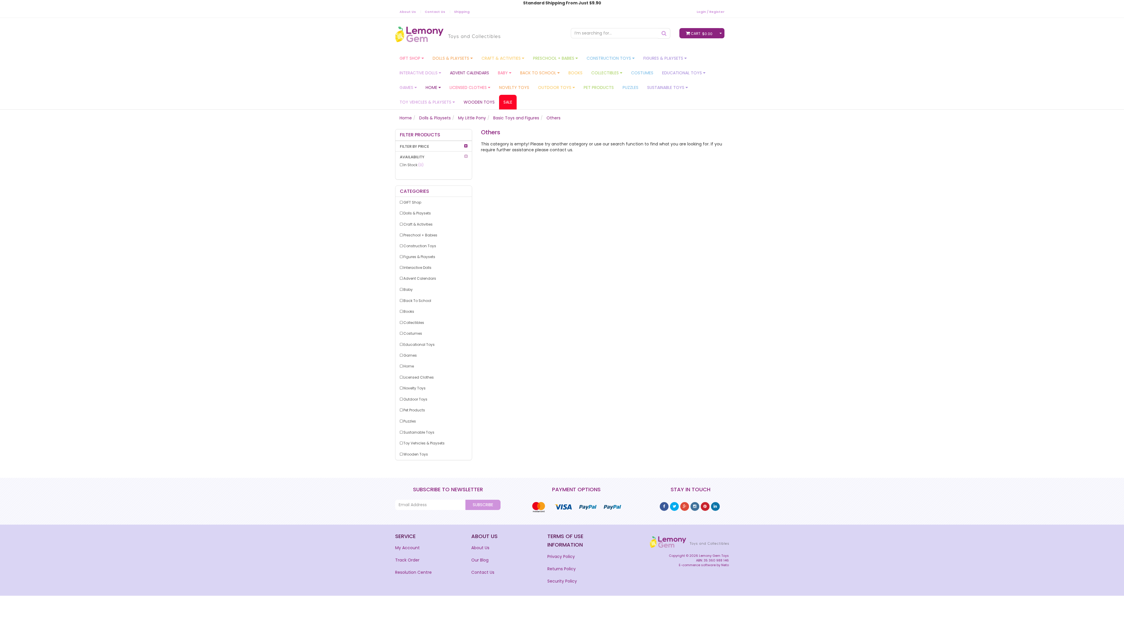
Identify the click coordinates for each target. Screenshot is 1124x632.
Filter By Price (414, 146)
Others (553, 118)
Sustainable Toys (666, 87)
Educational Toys (682, 73)
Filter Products (420, 135)
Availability (412, 157)
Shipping (462, 11)
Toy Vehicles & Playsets (426, 102)
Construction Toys (609, 58)
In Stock (413, 164)
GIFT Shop (411, 58)
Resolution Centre (413, 572)
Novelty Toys (514, 87)
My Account (407, 548)
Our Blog (480, 560)
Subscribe (483, 505)
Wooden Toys (479, 102)
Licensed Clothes (469, 87)
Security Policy (562, 581)
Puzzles (630, 87)
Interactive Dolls (419, 73)
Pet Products (599, 87)
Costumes (642, 73)
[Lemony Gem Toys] (447, 32)
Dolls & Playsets (451, 58)
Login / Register (710, 11)
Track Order (407, 560)
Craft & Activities (502, 58)
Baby (503, 73)
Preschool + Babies (554, 58)
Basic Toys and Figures (516, 118)
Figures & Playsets (663, 58)
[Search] (664, 33)
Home (432, 87)
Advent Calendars (469, 73)
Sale (507, 102)
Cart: (701, 33)
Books (575, 73)
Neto (725, 565)
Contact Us (435, 11)
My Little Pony (472, 118)
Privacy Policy (561, 556)
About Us (408, 11)
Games (407, 87)
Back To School (538, 73)
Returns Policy (561, 569)
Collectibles (605, 73)
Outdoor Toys (555, 87)
